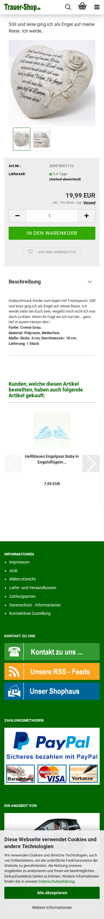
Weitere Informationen (52, 907)
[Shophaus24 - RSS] (52, 671)
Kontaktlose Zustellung (30, 613)
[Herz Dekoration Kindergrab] (52, 82)
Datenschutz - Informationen (35, 605)
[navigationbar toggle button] (97, 7)
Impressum (19, 562)
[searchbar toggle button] (68, 7)
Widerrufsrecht (22, 579)
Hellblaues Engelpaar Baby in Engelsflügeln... (52, 459)
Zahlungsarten (22, 596)
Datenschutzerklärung (56, 881)
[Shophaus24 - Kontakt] (52, 651)
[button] (17, 215)
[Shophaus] (52, 691)
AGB (13, 570)
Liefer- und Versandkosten (32, 587)
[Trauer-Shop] (20, 7)
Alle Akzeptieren (52, 892)
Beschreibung (25, 282)
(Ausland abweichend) (65, 179)
